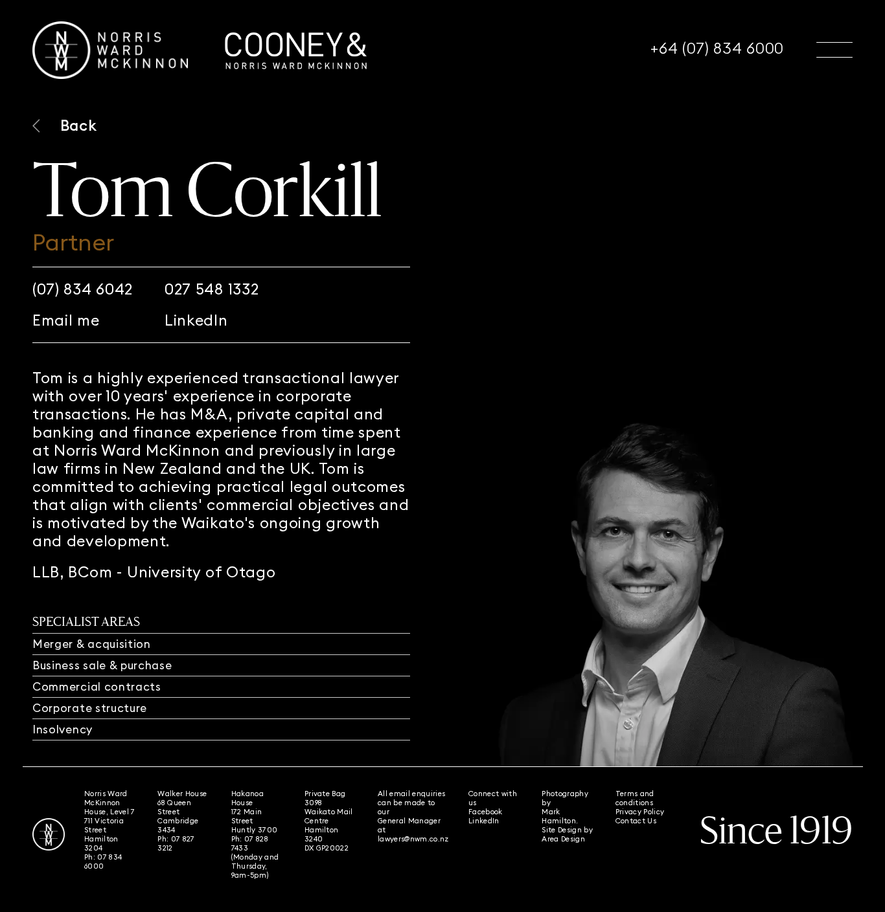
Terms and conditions (634, 798)
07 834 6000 (103, 861)
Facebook (485, 811)
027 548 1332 (212, 289)
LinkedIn (196, 320)
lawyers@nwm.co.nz (413, 838)
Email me (66, 320)
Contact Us (635, 820)
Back (78, 125)
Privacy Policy (640, 811)
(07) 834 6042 (82, 289)
